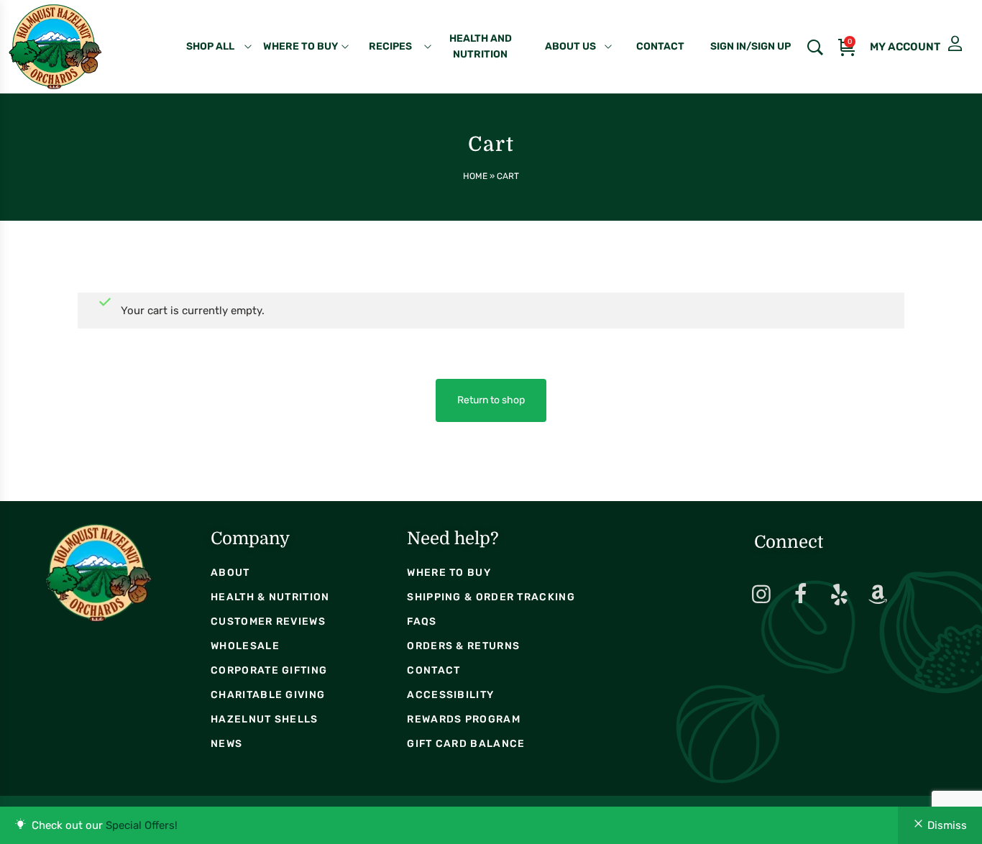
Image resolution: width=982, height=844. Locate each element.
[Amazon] (877, 594)
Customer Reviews (268, 621)
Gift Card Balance (466, 744)
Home (475, 176)
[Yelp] (839, 594)
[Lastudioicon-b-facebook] (800, 594)
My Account (900, 43)
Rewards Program (463, 719)
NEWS (226, 744)
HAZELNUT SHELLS (264, 719)
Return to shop (491, 400)
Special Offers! (142, 825)
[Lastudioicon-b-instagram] (761, 594)
